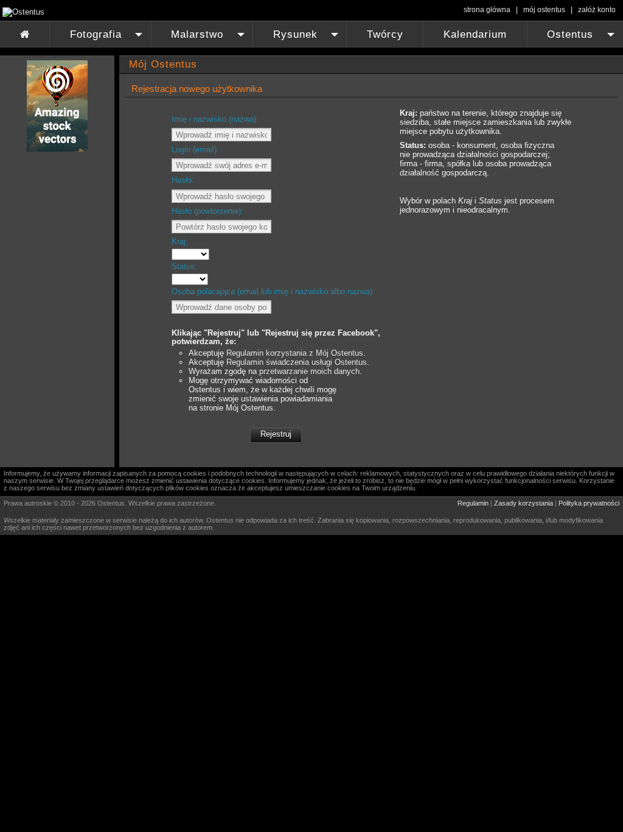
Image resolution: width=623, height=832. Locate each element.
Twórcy (385, 34)
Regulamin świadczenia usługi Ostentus (296, 362)
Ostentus (582, 38)
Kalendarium (475, 34)
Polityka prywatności (589, 503)
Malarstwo (209, 38)
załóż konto (597, 9)
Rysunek (307, 38)
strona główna (487, 9)
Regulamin (473, 503)
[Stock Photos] (57, 148)
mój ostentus (544, 9)
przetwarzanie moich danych (309, 371)
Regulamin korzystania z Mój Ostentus (294, 353)
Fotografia (107, 38)
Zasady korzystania (523, 503)
